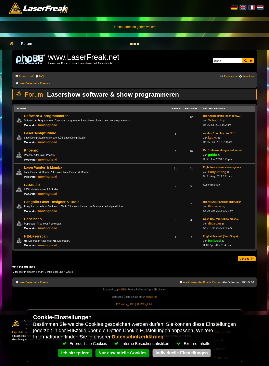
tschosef (214, 240)
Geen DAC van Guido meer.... (221, 218)
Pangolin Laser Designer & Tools (51, 202)
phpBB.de (151, 296)
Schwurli (215, 120)
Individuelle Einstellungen (182, 352)
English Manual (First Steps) (220, 236)
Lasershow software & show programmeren (113, 94)
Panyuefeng (217, 172)
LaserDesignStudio (40, 133)
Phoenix (31, 150)
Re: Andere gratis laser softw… (222, 115)
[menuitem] (39, 76)
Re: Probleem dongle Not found (222, 150)
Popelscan (33, 219)
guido (212, 155)
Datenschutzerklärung (137, 336)
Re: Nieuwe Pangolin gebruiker (222, 201)
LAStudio (32, 185)
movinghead (47, 125)
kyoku (212, 138)
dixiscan (214, 223)
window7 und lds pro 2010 (219, 133)
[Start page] (13, 43)
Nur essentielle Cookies (122, 352)
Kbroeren (215, 206)
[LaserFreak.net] (31, 59)
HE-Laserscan (36, 236)
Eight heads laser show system (222, 167)
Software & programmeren (46, 116)
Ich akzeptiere (75, 352)
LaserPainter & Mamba (43, 167)
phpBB (121, 289)
